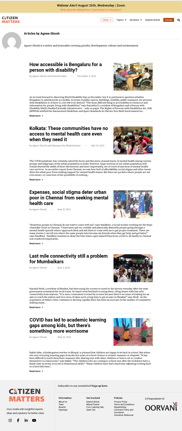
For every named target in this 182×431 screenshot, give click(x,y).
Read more (35, 116)
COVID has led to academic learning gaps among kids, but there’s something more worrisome (67, 325)
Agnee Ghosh (39, 76)
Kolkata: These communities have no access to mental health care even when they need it (68, 134)
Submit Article (152, 19)
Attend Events (92, 404)
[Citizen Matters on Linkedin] (26, 420)
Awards (62, 407)
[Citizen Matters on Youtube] (34, 420)
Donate (168, 19)
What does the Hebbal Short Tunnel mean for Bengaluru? (91, 9)
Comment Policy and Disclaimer (123, 411)
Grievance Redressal (123, 415)
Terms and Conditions (124, 404)
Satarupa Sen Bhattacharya (66, 145)
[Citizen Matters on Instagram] (10, 420)
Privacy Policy (120, 402)
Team (61, 404)
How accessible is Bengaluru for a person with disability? (65, 67)
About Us (63, 402)
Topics (120, 19)
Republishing (120, 407)
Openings (63, 410)
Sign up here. (100, 385)
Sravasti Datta (59, 76)
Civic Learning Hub (95, 407)
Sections (135, 19)
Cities (106, 19)
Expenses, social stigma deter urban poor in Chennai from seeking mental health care (68, 197)
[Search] (178, 20)
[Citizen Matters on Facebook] (18, 420)
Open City (90, 410)
